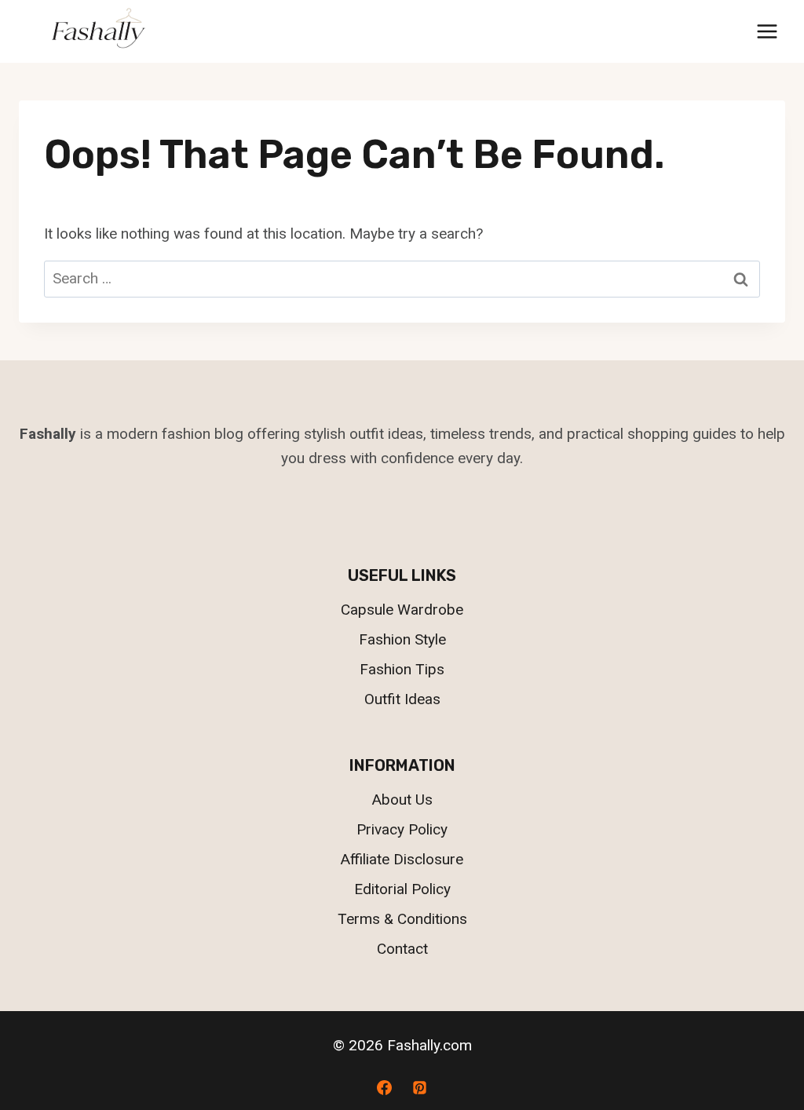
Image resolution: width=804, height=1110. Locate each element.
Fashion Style (402, 639)
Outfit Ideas (402, 699)
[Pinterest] (420, 1087)
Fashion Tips (402, 669)
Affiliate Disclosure (402, 859)
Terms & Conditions (402, 919)
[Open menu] (766, 31)
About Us (402, 800)
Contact (402, 949)
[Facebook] (384, 1087)
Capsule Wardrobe (402, 610)
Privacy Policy (402, 829)
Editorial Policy (402, 889)
